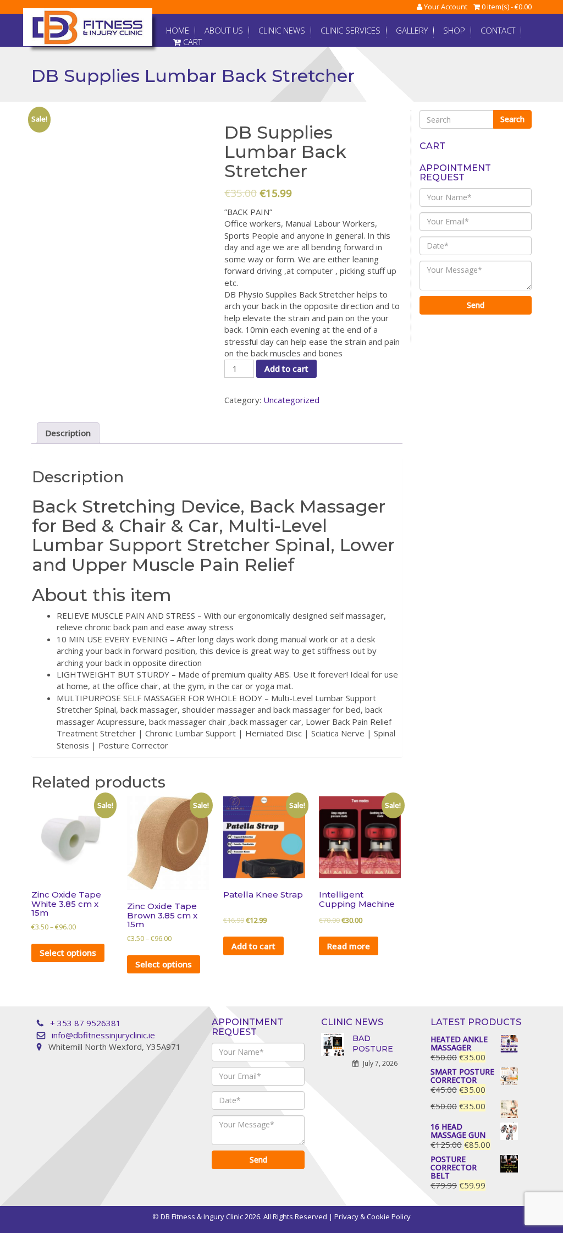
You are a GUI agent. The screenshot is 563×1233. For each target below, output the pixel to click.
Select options (68, 952)
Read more (348, 945)
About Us (224, 31)
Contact (498, 31)
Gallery (412, 31)
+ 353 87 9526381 (85, 1022)
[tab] (68, 432)
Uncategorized (291, 399)
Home (177, 31)
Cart (191, 42)
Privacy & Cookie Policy (372, 1216)
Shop (454, 31)
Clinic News (281, 31)
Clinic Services (350, 31)
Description (68, 432)
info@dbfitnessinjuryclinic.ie (103, 1035)
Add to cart (286, 368)
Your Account (444, 7)
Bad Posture (372, 1043)
